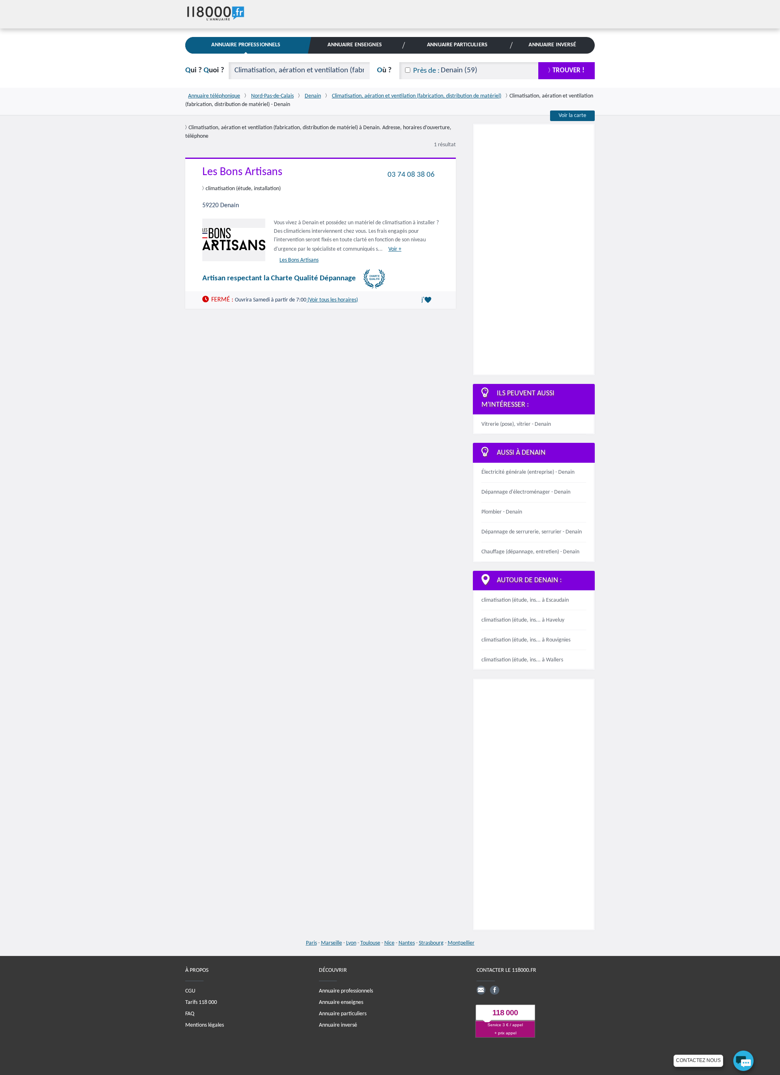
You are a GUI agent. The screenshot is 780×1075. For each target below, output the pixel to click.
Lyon (351, 943)
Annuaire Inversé (552, 45)
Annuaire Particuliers (457, 45)
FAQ (189, 1014)
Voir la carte (572, 116)
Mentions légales (204, 1025)
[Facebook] (494, 990)
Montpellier (461, 943)
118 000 (505, 1012)
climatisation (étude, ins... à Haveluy (522, 620)
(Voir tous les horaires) (332, 300)
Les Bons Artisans (242, 172)
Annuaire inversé (338, 1025)
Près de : (426, 71)
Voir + (394, 249)
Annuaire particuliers (342, 1014)
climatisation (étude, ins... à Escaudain (525, 600)
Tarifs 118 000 (201, 1002)
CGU (190, 991)
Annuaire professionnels (346, 991)
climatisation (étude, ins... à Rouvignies (525, 640)
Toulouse (370, 943)
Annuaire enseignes (341, 1002)
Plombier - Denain (501, 512)
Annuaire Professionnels (245, 45)
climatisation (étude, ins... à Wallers (522, 660)
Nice (389, 943)
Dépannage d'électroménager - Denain (525, 492)
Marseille (331, 943)
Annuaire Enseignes (354, 45)
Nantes (407, 943)
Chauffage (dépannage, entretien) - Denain (530, 552)
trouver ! (568, 70)
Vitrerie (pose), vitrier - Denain (516, 424)
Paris (311, 943)
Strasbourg (431, 943)
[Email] (481, 990)
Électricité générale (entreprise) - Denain (527, 472)
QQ (204, 70)
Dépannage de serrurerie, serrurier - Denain (531, 532)
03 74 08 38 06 (411, 174)
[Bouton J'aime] (428, 299)
